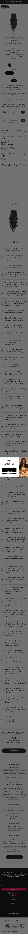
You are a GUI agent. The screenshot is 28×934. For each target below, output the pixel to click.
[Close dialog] (27, 458)
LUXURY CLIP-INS (9, 473)
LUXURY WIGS (9, 471)
